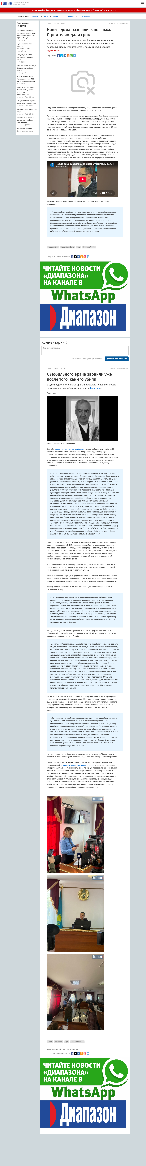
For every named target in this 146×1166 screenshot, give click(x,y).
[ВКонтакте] (65, 55)
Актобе (63, 24)
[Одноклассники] (68, 55)
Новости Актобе (89, 247)
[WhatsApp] (71, 55)
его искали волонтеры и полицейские (77, 765)
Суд (78, 247)
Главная (49, 24)
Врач (50, 1042)
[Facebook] (58, 55)
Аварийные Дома (67, 247)
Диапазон (53, 50)
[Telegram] (74, 55)
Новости (56, 24)
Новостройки (53, 247)
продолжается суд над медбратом (69, 449)
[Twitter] (61, 55)
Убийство (58, 1042)
